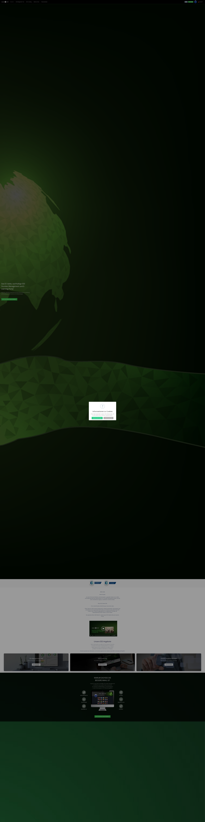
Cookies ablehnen (108, 418)
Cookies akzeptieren (97, 418)
